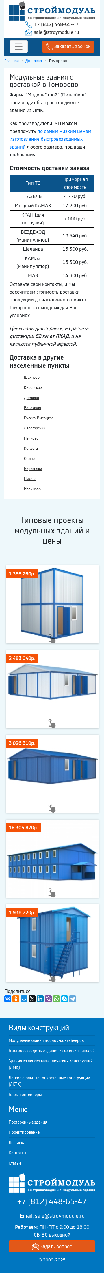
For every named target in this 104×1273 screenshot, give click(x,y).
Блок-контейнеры (25, 1094)
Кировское (33, 387)
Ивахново (32, 488)
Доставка (17, 1142)
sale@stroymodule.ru (56, 32)
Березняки (33, 468)
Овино (29, 458)
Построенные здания (28, 1122)
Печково (31, 438)
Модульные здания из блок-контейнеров (46, 1040)
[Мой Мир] (24, 998)
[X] (32, 998)
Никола (30, 478)
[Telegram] (72, 998)
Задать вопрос (55, 1246)
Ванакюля (32, 407)
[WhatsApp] (56, 998)
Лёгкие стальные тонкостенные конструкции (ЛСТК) (49, 1081)
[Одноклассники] (15, 998)
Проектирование (24, 1132)
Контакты (17, 1152)
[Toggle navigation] (19, 46)
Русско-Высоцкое (39, 418)
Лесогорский (34, 428)
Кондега (31, 448)
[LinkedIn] (40, 998)
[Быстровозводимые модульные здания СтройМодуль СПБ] (52, 10)
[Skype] (64, 998)
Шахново (32, 377)
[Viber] (48, 998)
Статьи (15, 1163)
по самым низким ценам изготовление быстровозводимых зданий (50, 139)
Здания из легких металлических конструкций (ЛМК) (51, 1064)
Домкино (31, 397)
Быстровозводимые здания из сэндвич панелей (52, 1050)
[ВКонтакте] (7, 998)
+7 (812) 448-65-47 (56, 24)
